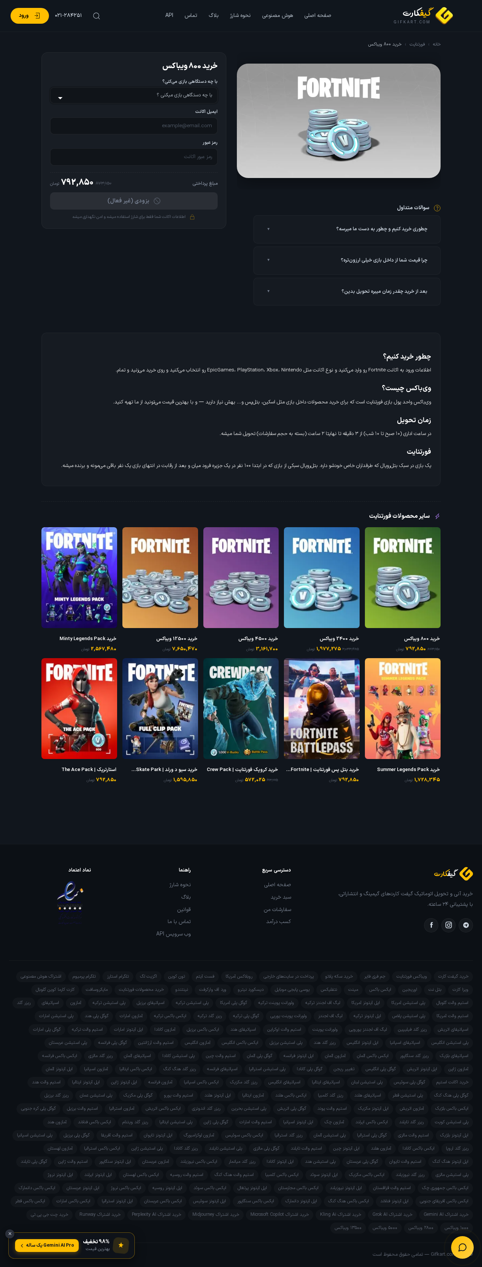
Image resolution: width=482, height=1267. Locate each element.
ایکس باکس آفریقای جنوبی (444, 1201)
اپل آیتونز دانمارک (301, 1201)
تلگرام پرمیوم (84, 976)
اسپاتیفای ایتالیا (326, 1082)
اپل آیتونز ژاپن (124, 1082)
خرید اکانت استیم (452, 1082)
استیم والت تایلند (306, 1148)
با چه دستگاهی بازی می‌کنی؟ (190, 82)
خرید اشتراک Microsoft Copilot (279, 1214)
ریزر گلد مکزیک (243, 1082)
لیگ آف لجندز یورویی (368, 1029)
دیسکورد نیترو (251, 989)
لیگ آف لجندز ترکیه (322, 1002)
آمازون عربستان (155, 1161)
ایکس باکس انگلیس (240, 1042)
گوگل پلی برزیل (77, 1135)
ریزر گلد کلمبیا (330, 1095)
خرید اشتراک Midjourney (215, 1214)
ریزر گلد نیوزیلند (410, 1174)
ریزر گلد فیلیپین (412, 1029)
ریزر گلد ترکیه (210, 1016)
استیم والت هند (46, 1082)
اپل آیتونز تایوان (158, 1135)
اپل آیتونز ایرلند (98, 1174)
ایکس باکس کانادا (419, 1148)
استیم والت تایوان (405, 1161)
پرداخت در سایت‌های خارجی (289, 976)
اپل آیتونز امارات (128, 1029)
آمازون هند (57, 1122)
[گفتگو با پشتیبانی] (462, 1247)
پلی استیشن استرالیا (267, 1069)
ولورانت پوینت (325, 1029)
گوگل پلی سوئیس (409, 1082)
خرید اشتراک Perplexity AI (156, 1214)
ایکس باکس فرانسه (59, 1056)
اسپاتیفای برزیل (151, 1002)
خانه (437, 44)
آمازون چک (334, 1122)
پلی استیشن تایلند (225, 1148)
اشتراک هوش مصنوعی (41, 976)
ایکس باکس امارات (73, 1201)
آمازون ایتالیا (253, 1095)
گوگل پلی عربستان (362, 1161)
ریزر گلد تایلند (411, 1122)
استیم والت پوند (332, 1108)
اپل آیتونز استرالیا (117, 1201)
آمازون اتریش (412, 1108)
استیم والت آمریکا (452, 1016)
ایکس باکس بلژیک (451, 1108)
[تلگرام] (466, 925)
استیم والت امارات (255, 1122)
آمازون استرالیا (121, 1108)
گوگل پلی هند (96, 1016)
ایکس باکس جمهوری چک (445, 1188)
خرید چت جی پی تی (49, 1214)
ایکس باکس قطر (30, 1201)
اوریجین (410, 989)
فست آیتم (205, 976)
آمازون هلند (381, 1148)
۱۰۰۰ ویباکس (456, 1227)
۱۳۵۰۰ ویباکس (348, 1227)
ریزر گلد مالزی (100, 1056)
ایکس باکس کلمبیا (282, 1174)
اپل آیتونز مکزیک (373, 1108)
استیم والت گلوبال (452, 1002)
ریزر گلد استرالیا (288, 1135)
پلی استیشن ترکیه (192, 1002)
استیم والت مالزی (413, 1135)
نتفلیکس (329, 989)
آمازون (75, 1002)
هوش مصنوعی (277, 16)
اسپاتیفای (50, 1002)
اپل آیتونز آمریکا (365, 1002)
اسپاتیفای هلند (367, 1095)
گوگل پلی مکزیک (138, 1095)
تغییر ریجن (344, 1069)
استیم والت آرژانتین (156, 1042)
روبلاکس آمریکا (239, 976)
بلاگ (214, 16)
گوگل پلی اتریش (292, 1108)
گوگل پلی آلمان (259, 1056)
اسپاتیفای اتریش (453, 1029)
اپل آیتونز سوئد (324, 1174)
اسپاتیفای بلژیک (454, 1056)
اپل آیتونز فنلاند (394, 1201)
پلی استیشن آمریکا (408, 1002)
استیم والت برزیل (82, 1108)
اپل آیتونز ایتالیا (86, 1082)
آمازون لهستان (60, 1148)
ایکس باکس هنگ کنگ (348, 1201)
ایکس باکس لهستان (141, 1174)
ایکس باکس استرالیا (102, 1148)
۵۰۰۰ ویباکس (385, 1227)
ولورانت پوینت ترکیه (276, 1002)
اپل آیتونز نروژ (60, 1174)
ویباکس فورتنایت (412, 976)
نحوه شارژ (240, 16)
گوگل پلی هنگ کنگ (451, 1095)
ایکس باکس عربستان (163, 1201)
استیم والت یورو (178, 1095)
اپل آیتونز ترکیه (367, 1016)
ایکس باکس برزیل (203, 1029)
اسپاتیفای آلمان (137, 1056)
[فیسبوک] (431, 925)
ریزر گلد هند (325, 1042)
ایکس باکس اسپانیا (201, 1082)
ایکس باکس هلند (291, 1095)
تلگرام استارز (118, 976)
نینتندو (181, 989)
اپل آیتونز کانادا (280, 1161)
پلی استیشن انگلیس (450, 1042)
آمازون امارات (131, 1016)
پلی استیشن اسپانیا (34, 1135)
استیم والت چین (221, 1056)
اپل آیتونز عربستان (83, 1188)
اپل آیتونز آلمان (59, 1069)
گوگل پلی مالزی (266, 1148)
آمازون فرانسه (160, 1082)
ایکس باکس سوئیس (244, 1135)
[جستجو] (95, 15)
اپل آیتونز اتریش (422, 1069)
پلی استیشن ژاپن (147, 1148)
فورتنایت (417, 44)
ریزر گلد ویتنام (135, 1122)
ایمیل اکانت (206, 112)
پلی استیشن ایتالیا (175, 1122)
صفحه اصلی (317, 16)
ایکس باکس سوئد (210, 1188)
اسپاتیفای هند (243, 1029)
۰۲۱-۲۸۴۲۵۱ (68, 16)
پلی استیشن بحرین (249, 1108)
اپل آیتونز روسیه (167, 1188)
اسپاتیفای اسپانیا (405, 1042)
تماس (191, 16)
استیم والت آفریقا (117, 1135)
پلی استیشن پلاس (408, 1016)
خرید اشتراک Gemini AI (446, 1214)
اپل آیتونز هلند (217, 1095)
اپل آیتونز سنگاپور (115, 1161)
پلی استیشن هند (320, 1161)
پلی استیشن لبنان (367, 1082)
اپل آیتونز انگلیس (362, 1042)
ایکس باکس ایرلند (371, 1122)
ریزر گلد (24, 1002)
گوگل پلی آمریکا (233, 1002)
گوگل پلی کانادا (309, 1069)
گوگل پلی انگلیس (381, 1069)
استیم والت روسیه (186, 1174)
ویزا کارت (460, 989)
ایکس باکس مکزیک (366, 1174)
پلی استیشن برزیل (286, 1042)
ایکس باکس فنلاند (94, 1122)
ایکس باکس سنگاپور (255, 1201)
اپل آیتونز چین (346, 1148)
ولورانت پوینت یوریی (288, 1016)
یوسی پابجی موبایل (292, 989)
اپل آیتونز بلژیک (454, 1135)
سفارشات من (277, 910)
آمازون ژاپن (458, 1069)
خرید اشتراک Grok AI (392, 1214)
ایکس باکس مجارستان (298, 1188)
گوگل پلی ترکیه (246, 1016)
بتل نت (435, 989)
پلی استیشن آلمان (330, 1135)
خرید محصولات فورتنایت (141, 989)
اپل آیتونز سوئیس (209, 1201)
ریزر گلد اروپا (457, 1148)
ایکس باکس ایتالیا (135, 1069)
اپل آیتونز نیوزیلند (346, 1188)
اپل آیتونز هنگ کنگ (450, 1161)
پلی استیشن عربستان (68, 1042)
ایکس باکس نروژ (126, 1188)
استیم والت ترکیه (87, 1029)
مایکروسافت (97, 989)
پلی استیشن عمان (96, 1095)
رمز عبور (210, 143)
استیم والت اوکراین (284, 1029)
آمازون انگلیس (197, 1042)
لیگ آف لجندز (330, 1016)
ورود (24, 16)
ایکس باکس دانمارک (37, 1188)
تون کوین (176, 976)
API (169, 16)
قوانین (184, 910)
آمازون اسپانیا (96, 1069)
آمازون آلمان (335, 1056)
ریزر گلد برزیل (56, 1095)
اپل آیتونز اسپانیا (298, 1122)
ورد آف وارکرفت (212, 989)
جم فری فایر (374, 976)
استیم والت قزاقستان (392, 1188)
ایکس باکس (380, 989)
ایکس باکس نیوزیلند (198, 1161)
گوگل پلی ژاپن (216, 1122)
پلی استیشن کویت (451, 1122)
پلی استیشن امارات (56, 1016)
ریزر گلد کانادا (186, 1148)
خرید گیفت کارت (453, 976)
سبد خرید (281, 897)
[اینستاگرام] (448, 925)
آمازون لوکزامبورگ (199, 1135)
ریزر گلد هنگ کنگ (179, 1069)
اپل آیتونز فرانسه (299, 1056)
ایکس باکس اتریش (163, 1108)
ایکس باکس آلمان (373, 1056)
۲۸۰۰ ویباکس (421, 1227)
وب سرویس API (173, 934)
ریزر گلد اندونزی (206, 1108)
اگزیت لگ (148, 976)
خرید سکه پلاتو (339, 976)
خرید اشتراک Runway (99, 1214)
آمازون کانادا (164, 1029)
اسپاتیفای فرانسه (222, 1069)
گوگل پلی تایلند (34, 1161)
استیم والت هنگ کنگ (234, 1174)
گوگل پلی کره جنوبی (38, 1108)
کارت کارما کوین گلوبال (55, 989)
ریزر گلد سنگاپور (414, 1056)
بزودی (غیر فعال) (128, 201)
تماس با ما (179, 922)
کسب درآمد (278, 922)
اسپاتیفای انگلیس (284, 1082)
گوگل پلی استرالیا (372, 1135)
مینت (353, 989)
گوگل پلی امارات (47, 1029)
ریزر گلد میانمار (242, 1161)
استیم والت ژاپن (73, 1161)
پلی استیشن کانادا (178, 1056)
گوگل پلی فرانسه (112, 1042)
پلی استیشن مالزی (452, 1174)
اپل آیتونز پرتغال (252, 1188)
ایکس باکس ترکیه (170, 1016)
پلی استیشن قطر (407, 1095)
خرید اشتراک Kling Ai (340, 1214)
